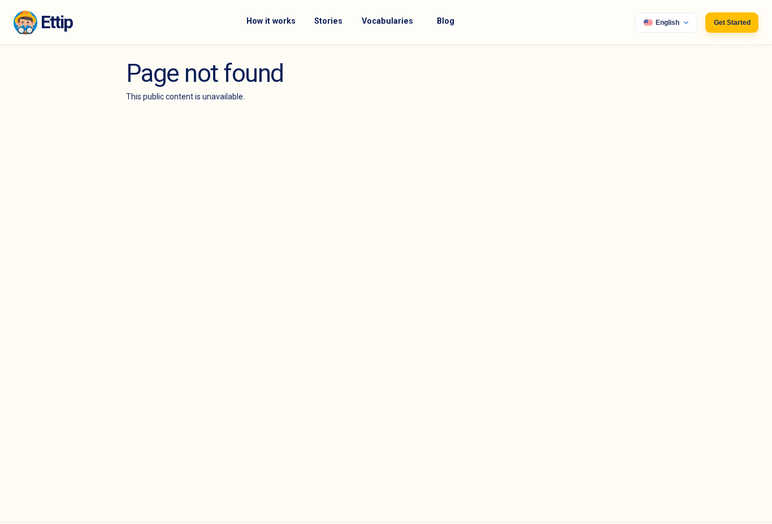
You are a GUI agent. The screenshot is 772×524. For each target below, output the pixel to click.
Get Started (732, 23)
